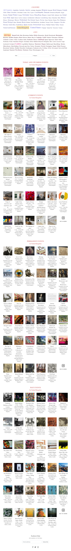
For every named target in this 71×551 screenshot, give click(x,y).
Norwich (43, 46)
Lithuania (37, 18)
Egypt (62, 12)
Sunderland (6, 50)
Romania (19, 22)
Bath (21, 35)
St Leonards (55, 48)
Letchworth (6, 44)
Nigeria (37, 20)
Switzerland (37, 24)
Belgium (44, 10)
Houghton (46, 41)
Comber (11, 39)
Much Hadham (15, 46)
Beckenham (26, 35)
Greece (32, 15)
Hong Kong (37, 15)
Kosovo (16, 18)
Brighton (16, 37)
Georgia (20, 15)
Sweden (30, 25)
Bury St (34, 37)
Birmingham (59, 35)
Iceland (49, 15)
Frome (11, 41)
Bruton (29, 37)
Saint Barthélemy (35, 22)
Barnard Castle (15, 35)
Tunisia (53, 25)
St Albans (45, 48)
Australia (22, 10)
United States (35, 27)
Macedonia (54, 18)
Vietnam (60, 28)
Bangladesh (38, 10)
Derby (25, 39)
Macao (50, 18)
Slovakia (62, 22)
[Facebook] (33, 547)
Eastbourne (30, 39)
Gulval (31, 41)
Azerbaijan (33, 10)
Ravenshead (6, 48)
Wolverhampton (37, 50)
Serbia (51, 22)
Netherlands (23, 20)
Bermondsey (41, 35)
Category (35, 55)
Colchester (6, 39)
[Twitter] (35, 547)
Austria (27, 10)
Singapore (57, 22)
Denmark (47, 12)
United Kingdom (23, 27)
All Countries (7, 10)
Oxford (58, 46)
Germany (25, 15)
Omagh (54, 46)
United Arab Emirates (9, 28)
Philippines (63, 20)
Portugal (10, 22)
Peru (58, 20)
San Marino (42, 22)
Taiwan (43, 25)
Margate (43, 44)
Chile (4, 12)
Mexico (63, 18)
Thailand (48, 25)
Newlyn (32, 46)
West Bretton (18, 50)
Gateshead (15, 41)
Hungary (44, 15)
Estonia (5, 15)
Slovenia (5, 25)
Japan (12, 18)
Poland (5, 22)
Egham (46, 39)
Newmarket (37, 46)
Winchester (26, 50)
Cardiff (44, 37)
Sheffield (17, 48)
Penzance (63, 46)
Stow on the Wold (63, 48)
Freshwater (6, 41)
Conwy (15, 39)
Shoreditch (22, 48)
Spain (26, 24)
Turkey (57, 25)
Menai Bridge (57, 44)
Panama (55, 20)
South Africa (12, 25)
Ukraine (62, 25)
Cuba (28, 12)
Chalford (49, 37)
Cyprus (32, 12)
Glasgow (21, 41)
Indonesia (57, 15)
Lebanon (25, 18)
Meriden (63, 44)
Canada (64, 10)
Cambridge (39, 37)
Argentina (16, 10)
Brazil (55, 10)
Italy (8, 17)
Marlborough (49, 44)
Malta (59, 18)
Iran (61, 15)
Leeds (54, 41)
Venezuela (55, 28)
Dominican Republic (55, 12)
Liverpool (12, 44)
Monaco (5, 20)
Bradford (11, 37)
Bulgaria (59, 10)
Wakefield (12, 50)
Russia (24, 22)
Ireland (64, 15)
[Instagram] (38, 547)
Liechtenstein (31, 18)
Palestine (50, 20)
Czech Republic (39, 12)
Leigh (63, 41)
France (15, 15)
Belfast (36, 35)
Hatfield (36, 41)
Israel (4, 18)
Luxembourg (44, 18)
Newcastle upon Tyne (24, 46)
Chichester (60, 37)
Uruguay (44, 28)
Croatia (24, 12)
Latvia (20, 18)
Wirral (30, 50)
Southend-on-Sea (37, 48)
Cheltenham (54, 37)
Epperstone (51, 39)
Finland (10, 15)
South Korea (19, 25)
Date (16, 55)
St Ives (49, 48)
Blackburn (5, 37)
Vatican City (49, 28)
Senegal (48, 22)
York (42, 50)
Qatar (14, 22)
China (8, 12)
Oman (46, 20)
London (18, 44)
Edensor (35, 39)
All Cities (7, 35)
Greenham (26, 41)
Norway (42, 20)
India (52, 15)
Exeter (56, 39)
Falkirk (60, 39)
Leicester (58, 41)
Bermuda (50, 10)
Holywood (41, 41)
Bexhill (47, 35)
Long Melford (25, 44)
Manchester (38, 44)
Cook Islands (20, 12)
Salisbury (12, 48)
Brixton (25, 37)
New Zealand (31, 20)
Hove (51, 41)
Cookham (20, 39)
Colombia (13, 12)
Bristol (21, 37)
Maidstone (31, 44)
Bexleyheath (52, 35)
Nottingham (49, 46)
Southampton (29, 48)
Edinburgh (41, 39)
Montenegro (11, 20)
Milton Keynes (7, 46)
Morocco (17, 20)
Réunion (28, 22)
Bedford (31, 35)
